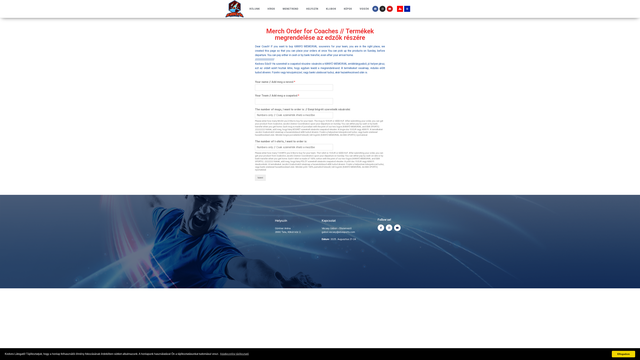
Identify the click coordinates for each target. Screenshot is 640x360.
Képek (348, 9)
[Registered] (407, 9)
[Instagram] (383, 9)
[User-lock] (400, 9)
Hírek (271, 9)
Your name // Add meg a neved (275, 82)
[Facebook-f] (381, 227)
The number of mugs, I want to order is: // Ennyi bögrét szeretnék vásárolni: (302, 109)
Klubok (331, 9)
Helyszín (312, 9)
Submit (260, 178)
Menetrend (290, 9)
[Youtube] (390, 9)
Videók (364, 9)
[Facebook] (375, 9)
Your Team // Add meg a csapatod (277, 95)
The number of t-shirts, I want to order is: (281, 141)
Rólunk (255, 9)
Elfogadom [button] (623, 354)
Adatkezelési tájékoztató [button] (234, 353)
